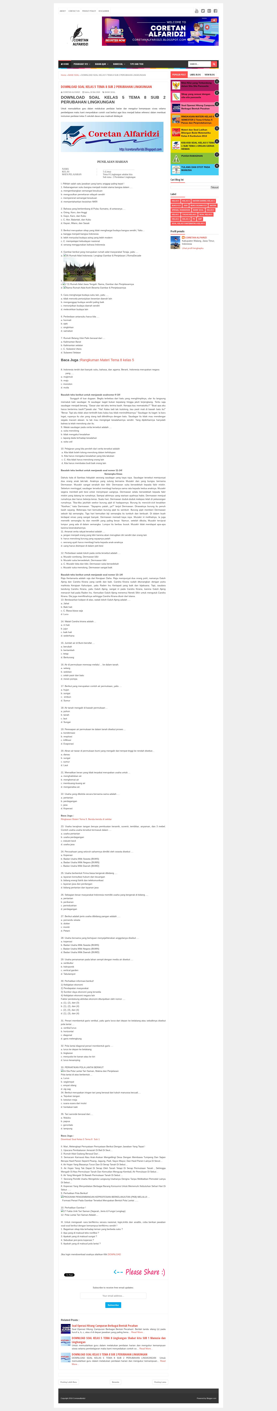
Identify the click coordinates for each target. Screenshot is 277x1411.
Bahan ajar (100, 63)
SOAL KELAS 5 (205, 214)
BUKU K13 (176, 205)
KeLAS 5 (175, 201)
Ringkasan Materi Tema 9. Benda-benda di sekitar (86, 819)
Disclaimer (104, 10)
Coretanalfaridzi (79, 1398)
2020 (186, 205)
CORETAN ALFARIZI (196, 237)
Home (66, 63)
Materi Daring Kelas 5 (204, 201)
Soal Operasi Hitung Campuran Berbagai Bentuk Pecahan (105, 1326)
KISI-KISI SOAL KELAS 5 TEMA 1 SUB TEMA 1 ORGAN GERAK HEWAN (198, 145)
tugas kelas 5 (189, 214)
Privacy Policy (89, 10)
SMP (200, 219)
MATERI (213, 205)
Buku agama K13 (199, 205)
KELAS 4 (186, 219)
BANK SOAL (110, 92)
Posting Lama (160, 1382)
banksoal (118, 63)
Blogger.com (211, 1398)
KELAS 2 (175, 219)
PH (194, 219)
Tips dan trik (136, 63)
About (63, 10)
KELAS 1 (175, 214)
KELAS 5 (210, 210)
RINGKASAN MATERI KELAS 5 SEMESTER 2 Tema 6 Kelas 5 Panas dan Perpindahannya (197, 119)
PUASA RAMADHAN (192, 156)
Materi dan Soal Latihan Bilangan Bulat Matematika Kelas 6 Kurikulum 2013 (196, 132)
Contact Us (74, 10)
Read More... (138, 1332)
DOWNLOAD (114, 1254)
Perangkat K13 (81, 63)
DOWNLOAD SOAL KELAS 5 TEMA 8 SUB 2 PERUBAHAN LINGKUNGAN (109, 1354)
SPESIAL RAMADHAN (181, 210)
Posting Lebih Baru (68, 1382)
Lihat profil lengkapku (193, 248)
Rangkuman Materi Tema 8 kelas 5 (107, 360)
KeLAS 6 (186, 201)
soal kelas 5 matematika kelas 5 (188, 223)
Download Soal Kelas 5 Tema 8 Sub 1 (80, 1139)
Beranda (115, 1382)
